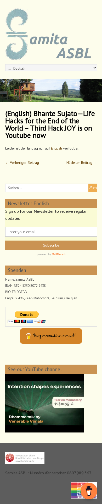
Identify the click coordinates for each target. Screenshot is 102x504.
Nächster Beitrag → (81, 162)
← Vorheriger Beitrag (22, 162)
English (56, 148)
